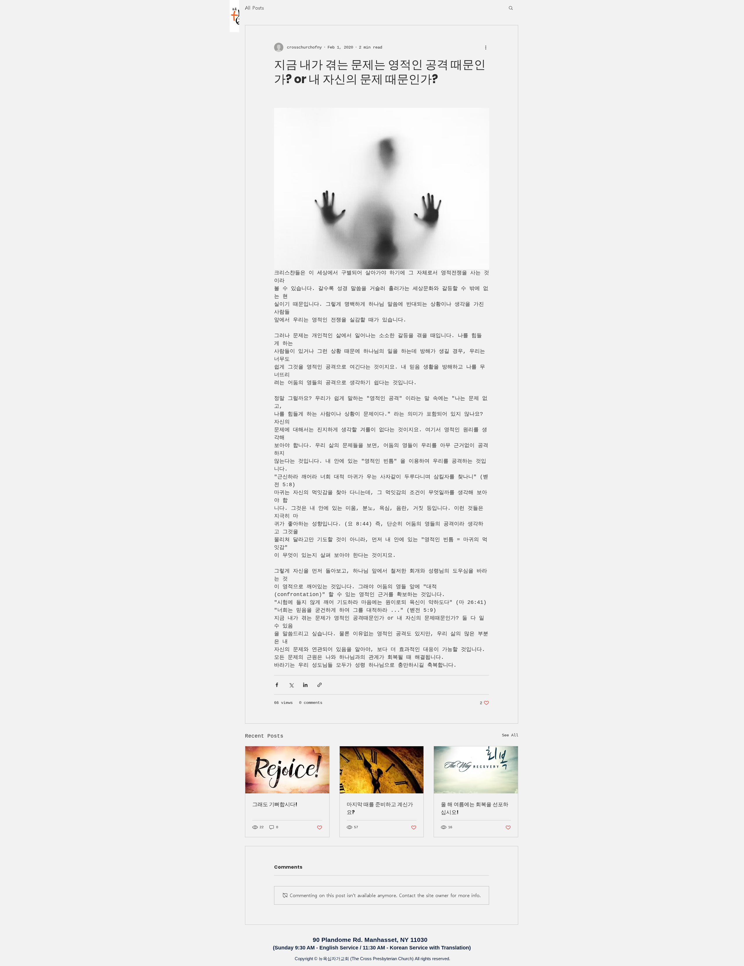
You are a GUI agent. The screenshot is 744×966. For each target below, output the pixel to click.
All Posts (254, 7)
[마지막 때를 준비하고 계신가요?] (382, 769)
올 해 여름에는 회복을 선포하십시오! (474, 808)
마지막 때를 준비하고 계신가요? (380, 808)
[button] (511, 7)
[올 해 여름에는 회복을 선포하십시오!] (476, 769)
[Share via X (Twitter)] (291, 685)
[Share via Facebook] (277, 685)
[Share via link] (319, 685)
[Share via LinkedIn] (305, 685)
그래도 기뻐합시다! (274, 804)
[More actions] (485, 47)
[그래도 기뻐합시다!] (287, 769)
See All (510, 735)
